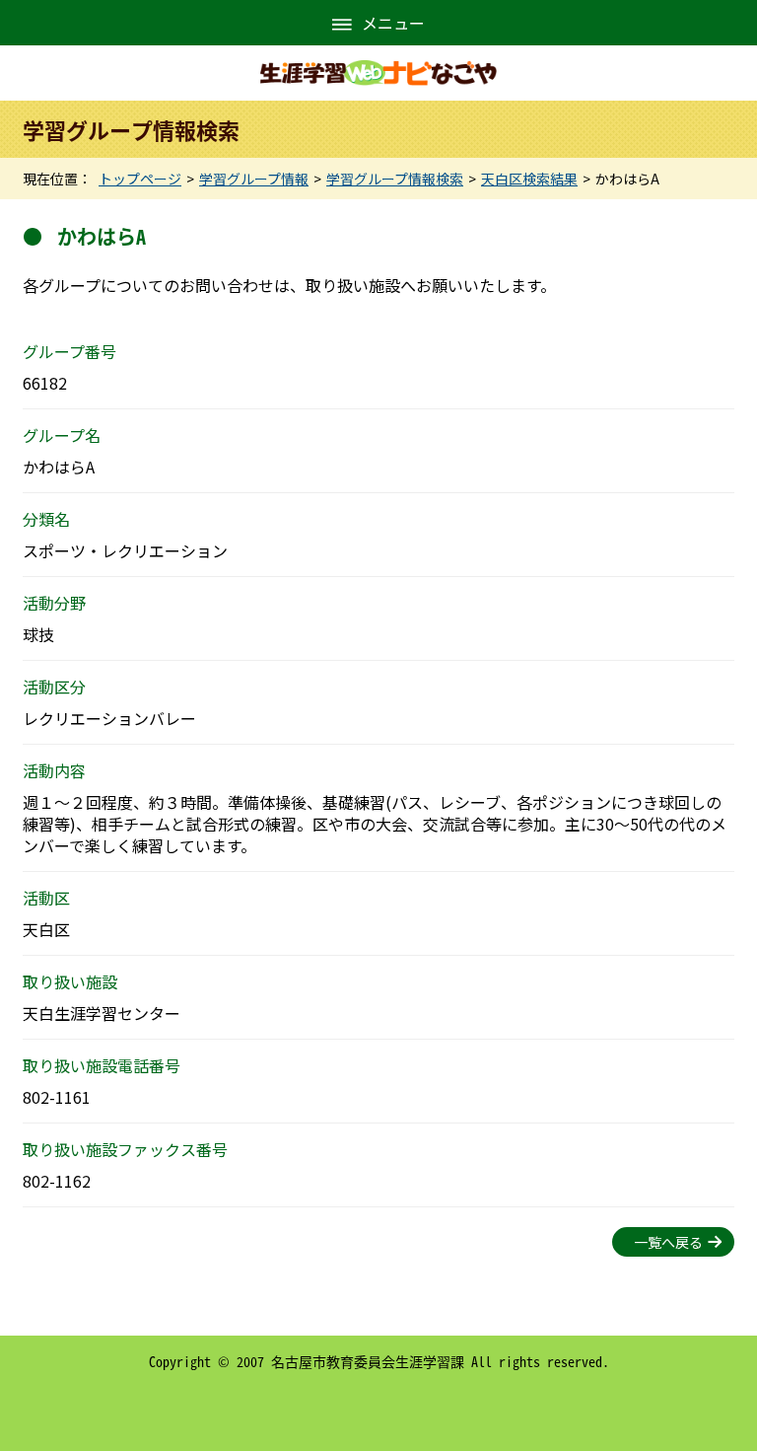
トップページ (140, 178)
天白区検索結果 (529, 178)
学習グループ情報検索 (394, 178)
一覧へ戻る (668, 1242)
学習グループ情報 (254, 178)
